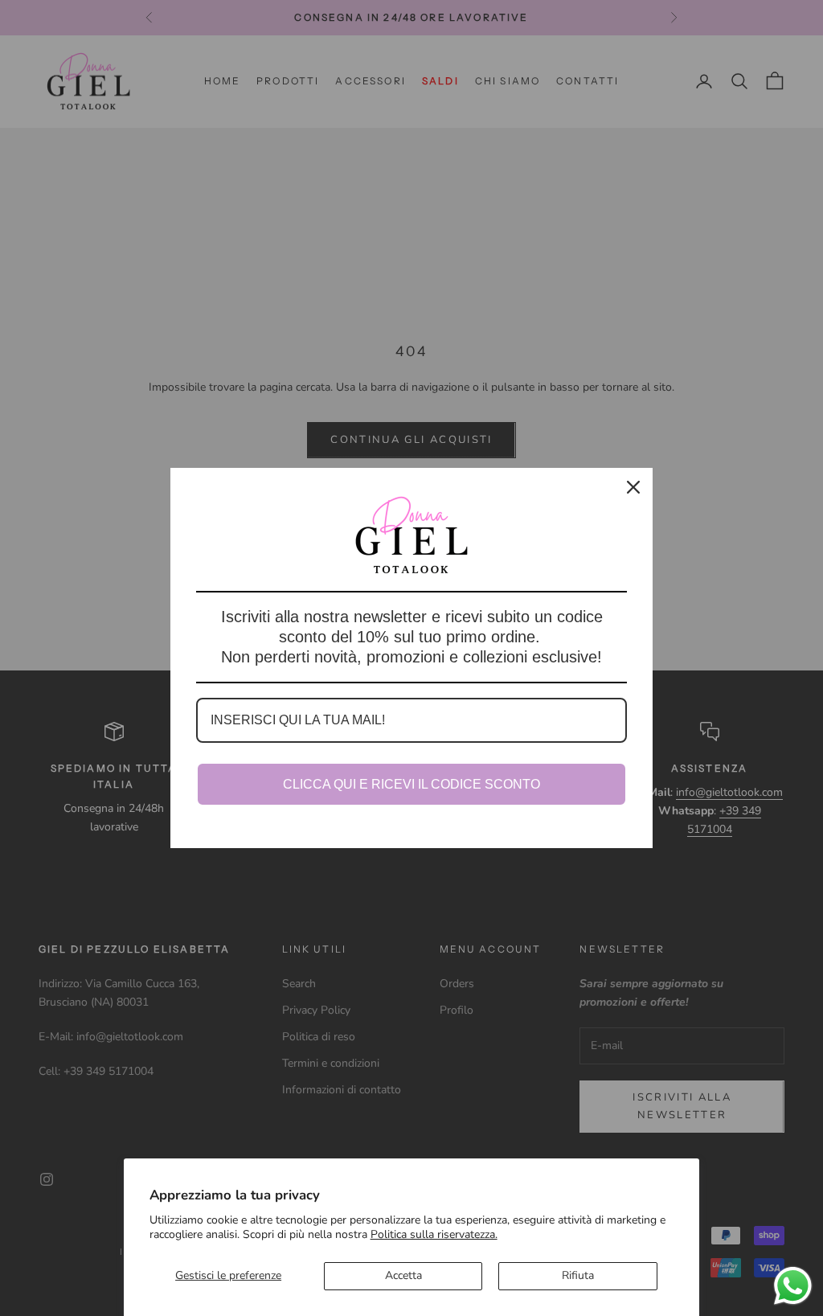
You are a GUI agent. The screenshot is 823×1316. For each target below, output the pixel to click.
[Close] (633, 487)
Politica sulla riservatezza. (434, 1234)
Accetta (403, 1275)
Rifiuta (578, 1275)
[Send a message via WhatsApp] (793, 1286)
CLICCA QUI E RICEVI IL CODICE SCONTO (411, 784)
